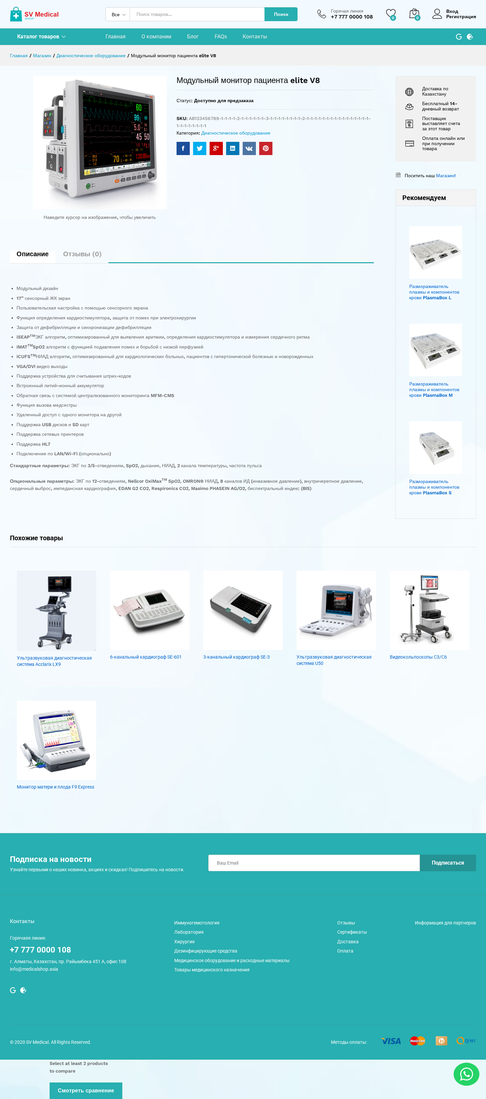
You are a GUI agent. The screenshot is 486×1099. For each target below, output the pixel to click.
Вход (452, 11)
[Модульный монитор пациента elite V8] (183, 148)
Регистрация (461, 16)
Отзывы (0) (82, 254)
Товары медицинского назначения (212, 969)
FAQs (221, 36)
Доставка (348, 941)
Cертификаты (352, 932)
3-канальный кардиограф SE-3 (236, 657)
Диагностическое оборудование (235, 133)
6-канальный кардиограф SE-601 (146, 657)
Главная (115, 36)
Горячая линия (347, 11)
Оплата (345, 951)
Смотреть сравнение (86, 1090)
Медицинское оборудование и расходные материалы (232, 960)
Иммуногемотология (197, 922)
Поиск (281, 14)
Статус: (184, 100)
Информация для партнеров (445, 922)
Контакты (255, 36)
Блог (193, 36)
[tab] (32, 257)
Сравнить (71, 647)
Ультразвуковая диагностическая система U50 (334, 660)
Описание (33, 254)
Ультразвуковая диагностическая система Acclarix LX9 (54, 661)
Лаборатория (189, 932)
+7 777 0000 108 (40, 950)
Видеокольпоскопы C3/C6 (418, 657)
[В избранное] (56, 647)
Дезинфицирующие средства (205, 951)
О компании (156, 36)
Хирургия (184, 941)
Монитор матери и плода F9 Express (55, 787)
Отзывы (346, 922)
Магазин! (446, 175)
